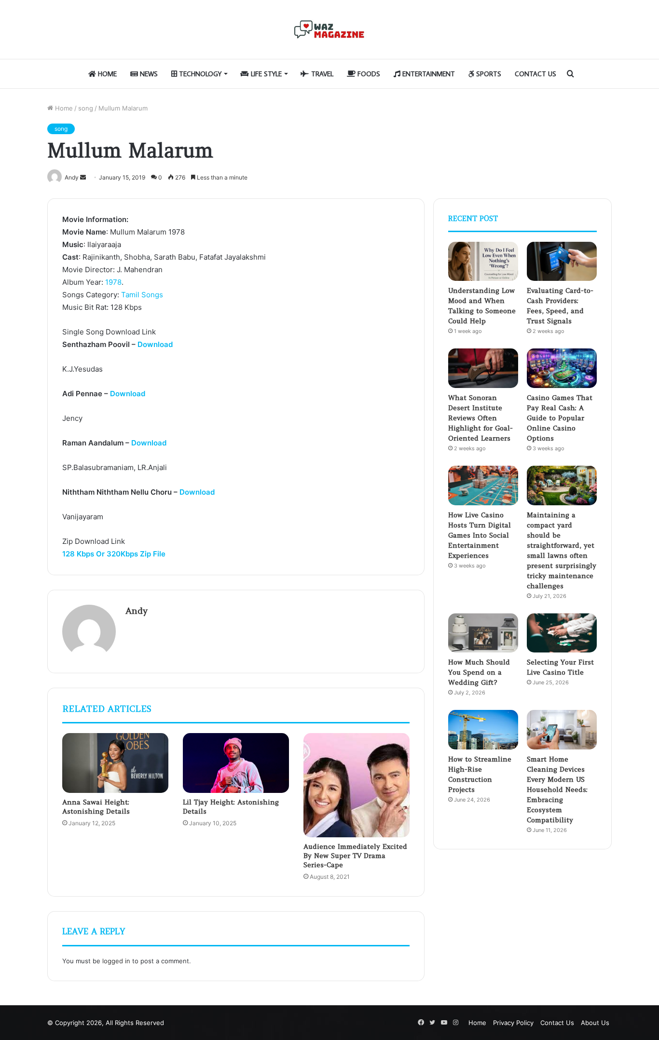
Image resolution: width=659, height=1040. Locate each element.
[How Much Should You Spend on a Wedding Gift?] (483, 633)
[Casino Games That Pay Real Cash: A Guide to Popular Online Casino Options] (562, 368)
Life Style (265, 73)
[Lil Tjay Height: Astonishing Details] (236, 763)
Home (106, 73)
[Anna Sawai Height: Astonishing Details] (115, 763)
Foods (368, 73)
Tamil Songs (142, 294)
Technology (199, 73)
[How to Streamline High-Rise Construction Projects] (483, 729)
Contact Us (535, 73)
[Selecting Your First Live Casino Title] (562, 633)
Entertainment (427, 73)
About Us (595, 1022)
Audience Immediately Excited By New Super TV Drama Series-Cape (355, 855)
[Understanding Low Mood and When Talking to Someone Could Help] (483, 261)
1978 (113, 282)
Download (155, 344)
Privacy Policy (513, 1022)
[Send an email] (83, 177)
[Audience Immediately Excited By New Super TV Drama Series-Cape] (356, 785)
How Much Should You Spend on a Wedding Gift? (479, 672)
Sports (487, 73)
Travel (321, 73)
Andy (136, 610)
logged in (116, 961)
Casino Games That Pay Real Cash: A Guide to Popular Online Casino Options (559, 418)
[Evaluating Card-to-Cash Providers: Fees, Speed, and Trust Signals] (562, 261)
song (85, 108)
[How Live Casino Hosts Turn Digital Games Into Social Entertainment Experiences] (483, 485)
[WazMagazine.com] (329, 29)
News (148, 73)
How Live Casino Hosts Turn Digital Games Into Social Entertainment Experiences (479, 535)
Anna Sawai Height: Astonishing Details (96, 807)
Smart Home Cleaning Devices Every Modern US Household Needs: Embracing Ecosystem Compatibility (557, 789)
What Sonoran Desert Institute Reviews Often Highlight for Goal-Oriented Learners (480, 418)
